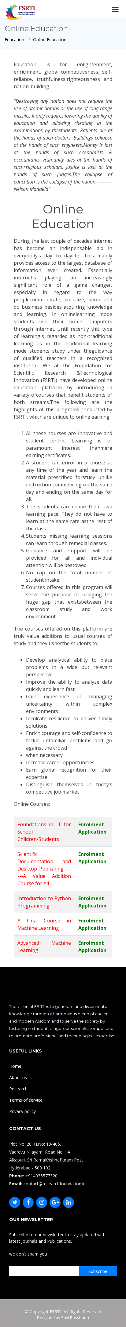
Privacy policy (22, 1111)
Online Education (49, 39)
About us (18, 1077)
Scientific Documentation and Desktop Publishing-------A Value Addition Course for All (44, 869)
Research (18, 1089)
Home (15, 1066)
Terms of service (26, 1100)
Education (14, 39)
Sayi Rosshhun (75, 1317)
